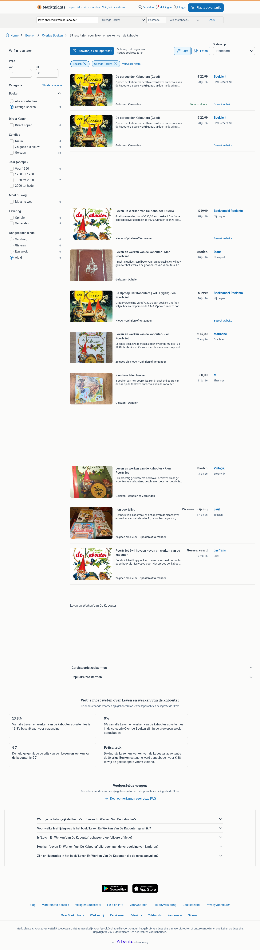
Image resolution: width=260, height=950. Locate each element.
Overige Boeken (103, 63)
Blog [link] (33, 905)
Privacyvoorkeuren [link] (218, 905)
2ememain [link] (175, 915)
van (11, 67)
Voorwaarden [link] (92, 7)
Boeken (77, 63)
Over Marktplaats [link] (72, 915)
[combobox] (67, 20)
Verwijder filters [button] (131, 63)
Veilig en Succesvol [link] (88, 905)
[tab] (182, 51)
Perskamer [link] (117, 915)
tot (37, 67)
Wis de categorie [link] (52, 85)
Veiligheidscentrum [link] (113, 7)
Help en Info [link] (115, 905)
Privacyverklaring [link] (164, 905)
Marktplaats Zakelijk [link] (55, 905)
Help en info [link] (74, 7)
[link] (51, 7)
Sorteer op (219, 44)
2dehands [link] (155, 915)
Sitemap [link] (193, 915)
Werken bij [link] (97, 915)
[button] (163, 7)
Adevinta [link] (136, 915)
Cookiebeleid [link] (191, 905)
